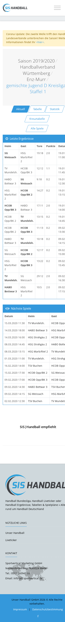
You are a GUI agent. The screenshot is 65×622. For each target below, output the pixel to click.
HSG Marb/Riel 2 (38, 351)
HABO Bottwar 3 (37, 330)
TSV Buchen (35, 365)
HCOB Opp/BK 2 (37, 372)
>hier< (40, 42)
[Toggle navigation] (57, 8)
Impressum (20, 609)
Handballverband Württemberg (37, 70)
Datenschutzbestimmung (47, 609)
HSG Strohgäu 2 (37, 337)
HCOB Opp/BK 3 (37, 379)
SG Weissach (35, 394)
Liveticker (11, 540)
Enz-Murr (36, 79)
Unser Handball (14, 533)
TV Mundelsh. (36, 323)
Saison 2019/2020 (36, 61)
